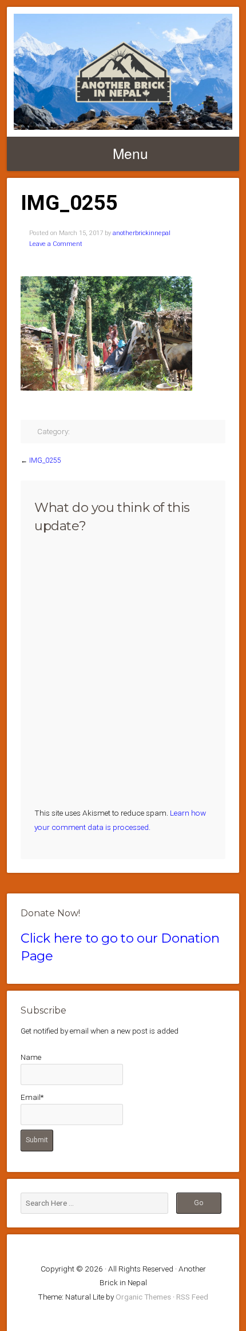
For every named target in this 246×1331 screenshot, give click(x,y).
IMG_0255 (45, 460)
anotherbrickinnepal (141, 233)
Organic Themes (143, 1296)
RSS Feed (192, 1296)
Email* (32, 1097)
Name (31, 1057)
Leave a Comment (55, 244)
